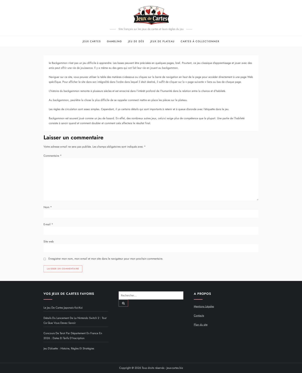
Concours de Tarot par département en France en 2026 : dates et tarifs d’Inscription (73, 335)
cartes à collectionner (200, 41)
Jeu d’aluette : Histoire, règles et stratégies (69, 348)
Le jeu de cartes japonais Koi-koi (63, 308)
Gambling (114, 41)
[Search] (123, 302)
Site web (49, 241)
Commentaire (53, 156)
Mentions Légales (204, 306)
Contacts (199, 315)
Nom (48, 207)
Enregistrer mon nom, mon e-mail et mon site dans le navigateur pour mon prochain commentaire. (105, 259)
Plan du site (200, 325)
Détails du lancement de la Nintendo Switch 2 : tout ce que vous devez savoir (75, 320)
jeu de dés (136, 41)
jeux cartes (92, 41)
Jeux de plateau (162, 41)
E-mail (48, 224)
